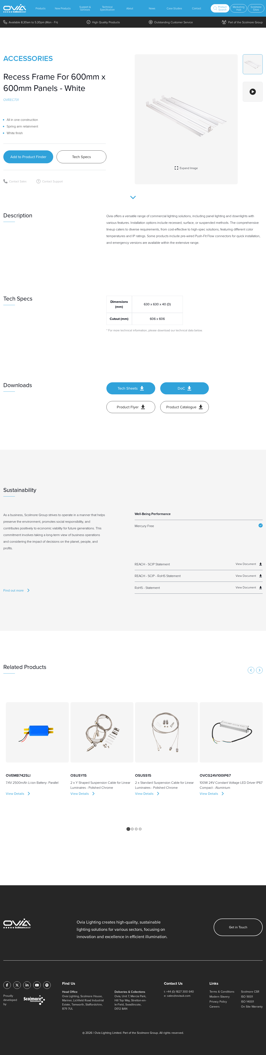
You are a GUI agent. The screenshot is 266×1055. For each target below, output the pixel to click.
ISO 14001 (247, 1001)
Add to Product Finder (28, 157)
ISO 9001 (247, 996)
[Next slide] (259, 670)
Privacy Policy (218, 1001)
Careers (214, 1006)
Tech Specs (81, 157)
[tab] (128, 829)
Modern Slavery (219, 996)
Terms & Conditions (221, 991)
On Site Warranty (252, 1006)
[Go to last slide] (251, 670)
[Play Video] (253, 91)
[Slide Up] (133, 200)
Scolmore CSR (250, 991)
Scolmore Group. (148, 1033)
